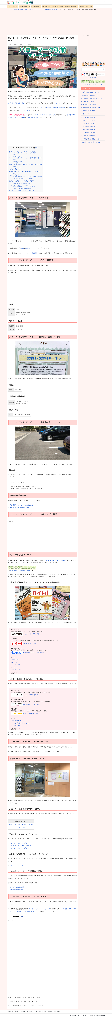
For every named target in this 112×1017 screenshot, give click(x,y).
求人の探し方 (10, 1011)
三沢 (14, 827)
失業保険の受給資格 (24, 6)
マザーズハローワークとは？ (89, 123)
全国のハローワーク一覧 (87, 114)
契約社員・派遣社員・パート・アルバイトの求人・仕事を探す (26, 176)
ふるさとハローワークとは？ (89, 132)
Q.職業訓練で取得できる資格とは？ (90, 107)
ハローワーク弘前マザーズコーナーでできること (22, 151)
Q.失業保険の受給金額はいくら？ (90, 95)
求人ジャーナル (17, 669)
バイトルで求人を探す (29, 643)
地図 (13, 173)
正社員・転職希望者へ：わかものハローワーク (23, 186)
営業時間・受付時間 (59, 107)
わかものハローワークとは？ (89, 126)
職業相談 (28, 248)
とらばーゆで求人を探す (30, 695)
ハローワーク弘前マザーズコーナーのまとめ (21, 190)
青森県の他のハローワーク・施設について (20, 181)
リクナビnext (16, 725)
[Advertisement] (56, 22)
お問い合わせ (57, 1011)
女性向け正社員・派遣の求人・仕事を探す (22, 178)
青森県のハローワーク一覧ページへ (20, 507)
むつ (19, 827)
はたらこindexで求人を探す (31, 713)
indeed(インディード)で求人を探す (33, 652)
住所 (13, 154)
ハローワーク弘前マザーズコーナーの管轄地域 (21, 180)
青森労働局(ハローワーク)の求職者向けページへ (24, 505)
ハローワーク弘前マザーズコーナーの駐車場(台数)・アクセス (25, 164)
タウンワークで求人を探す (31, 634)
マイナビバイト (17, 660)
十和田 (24, 827)
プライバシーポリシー (40, 1011)
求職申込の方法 (46, 6)
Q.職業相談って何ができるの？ (89, 110)
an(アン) (14, 662)
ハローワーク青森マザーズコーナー (20, 843)
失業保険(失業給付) (20, 103)
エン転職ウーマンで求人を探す (32, 704)
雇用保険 (10, 103)
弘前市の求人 (12, 117)
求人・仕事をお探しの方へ (16, 175)
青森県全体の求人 (33, 117)
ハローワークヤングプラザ (18, 865)
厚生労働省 (93, 77)
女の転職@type (16, 720)
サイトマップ (30, 1011)
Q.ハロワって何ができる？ (88, 135)
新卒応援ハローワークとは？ (89, 129)
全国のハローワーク (12, 6)
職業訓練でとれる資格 (57, 6)
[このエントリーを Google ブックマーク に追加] (22, 916)
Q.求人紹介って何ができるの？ (89, 104)
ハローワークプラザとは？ (88, 120)
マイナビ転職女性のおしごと (20, 723)
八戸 (14, 824)
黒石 (10, 827)
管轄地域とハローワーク (85, 6)
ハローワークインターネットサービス (44, 115)
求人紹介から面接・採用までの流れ (90, 139)
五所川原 (30, 824)
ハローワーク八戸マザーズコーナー (20, 845)
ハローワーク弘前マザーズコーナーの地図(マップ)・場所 (24, 171)
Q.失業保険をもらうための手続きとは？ (91, 98)
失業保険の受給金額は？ (71, 6)
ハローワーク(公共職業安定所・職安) (20, 183)
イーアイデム (16, 664)
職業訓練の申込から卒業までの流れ (90, 142)
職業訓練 (34, 253)
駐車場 (13, 166)
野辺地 (24, 824)
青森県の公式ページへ (15, 169)
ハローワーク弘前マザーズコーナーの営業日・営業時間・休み (25, 158)
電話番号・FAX (15, 156)
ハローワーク (59, 103)
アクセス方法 (27, 110)
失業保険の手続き (36, 6)
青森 (10, 824)
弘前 (19, 824)
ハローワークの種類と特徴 (88, 117)
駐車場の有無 (72, 107)
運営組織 (50, 1011)
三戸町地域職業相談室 (16, 889)
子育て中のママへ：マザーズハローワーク (22, 185)
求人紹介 (21, 248)
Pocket (25, 916)
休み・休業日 (15, 163)
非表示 (36, 147)
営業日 (43, 107)
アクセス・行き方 (16, 168)
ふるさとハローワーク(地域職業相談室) (21, 188)
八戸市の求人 (21, 117)
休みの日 (48, 107)
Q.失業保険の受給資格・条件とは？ (90, 92)
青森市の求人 (71, 115)
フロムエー (15, 667)
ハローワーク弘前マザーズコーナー (20, 848)
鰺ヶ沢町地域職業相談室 (17, 887)
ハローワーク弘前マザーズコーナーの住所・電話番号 (23, 153)
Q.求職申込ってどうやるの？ (88, 101)
